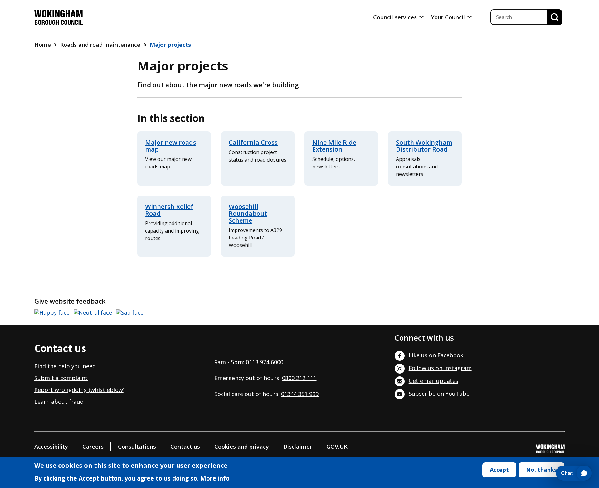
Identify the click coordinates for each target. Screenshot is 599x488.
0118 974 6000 (264, 362)
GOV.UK (337, 446)
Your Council (448, 17)
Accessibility (51, 446)
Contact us (185, 446)
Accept (499, 469)
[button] (52, 312)
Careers (93, 446)
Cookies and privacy (241, 446)
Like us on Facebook (436, 355)
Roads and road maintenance (100, 44)
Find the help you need (65, 366)
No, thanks (541, 469)
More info (215, 479)
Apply (554, 17)
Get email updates (433, 380)
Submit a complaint (61, 378)
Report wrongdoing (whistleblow (78, 390)
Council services (395, 17)
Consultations (137, 446)
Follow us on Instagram (440, 368)
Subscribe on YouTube (439, 393)
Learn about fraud (59, 401)
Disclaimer (297, 446)
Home (42, 44)
